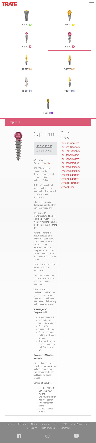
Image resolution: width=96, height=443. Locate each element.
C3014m (65, 155)
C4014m (70, 167)
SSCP (64, 424)
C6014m (75, 163)
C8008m (75, 171)
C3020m (65, 167)
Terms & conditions (79, 424)
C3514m (65, 187)
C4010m (70, 163)
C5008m (70, 179)
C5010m (70, 183)
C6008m (75, 151)
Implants (46, 163)
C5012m (70, 187)
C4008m (70, 159)
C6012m (75, 159)
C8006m (75, 167)
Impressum (31, 428)
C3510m (65, 179)
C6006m (75, 147)
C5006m (70, 175)
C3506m (65, 171)
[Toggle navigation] (92, 4)
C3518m (70, 147)
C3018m (65, 163)
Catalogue (45, 424)
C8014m (75, 183)
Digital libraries (48, 428)
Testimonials (64, 428)
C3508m (65, 175)
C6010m (75, 155)
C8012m (75, 179)
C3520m (70, 151)
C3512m (64, 183)
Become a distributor (17, 424)
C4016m (70, 171)
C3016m (65, 159)
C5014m (75, 143)
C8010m (75, 175)
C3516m (70, 143)
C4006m (70, 155)
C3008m (65, 143)
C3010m (65, 147)
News (34, 424)
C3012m (65, 151)
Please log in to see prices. (45, 148)
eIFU (56, 424)
